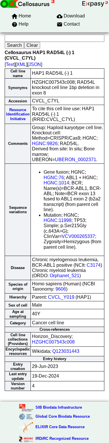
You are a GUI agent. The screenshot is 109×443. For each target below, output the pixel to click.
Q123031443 (65, 351)
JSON (34, 64)
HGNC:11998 (58, 220)
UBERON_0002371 (75, 159)
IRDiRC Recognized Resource (62, 438)
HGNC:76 (54, 177)
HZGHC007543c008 (53, 341)
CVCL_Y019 (61, 297)
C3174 (94, 265)
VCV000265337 (78, 236)
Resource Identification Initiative (18, 114)
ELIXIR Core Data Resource (60, 427)
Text (10, 64)
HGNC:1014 (56, 182)
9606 (61, 289)
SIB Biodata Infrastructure (58, 407)
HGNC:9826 (45, 143)
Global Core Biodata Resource (62, 416)
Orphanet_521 (64, 275)
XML (21, 64)
